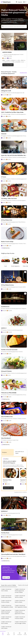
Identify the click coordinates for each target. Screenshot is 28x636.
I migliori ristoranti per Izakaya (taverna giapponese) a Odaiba (20, 612)
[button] (13, 93)
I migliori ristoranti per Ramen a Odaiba (20, 601)
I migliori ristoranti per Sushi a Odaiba (6, 590)
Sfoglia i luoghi (6, 577)
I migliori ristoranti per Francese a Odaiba (20, 617)
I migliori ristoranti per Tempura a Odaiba (6, 601)
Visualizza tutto (23, 72)
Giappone (20, 2)
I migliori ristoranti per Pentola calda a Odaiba (6, 596)
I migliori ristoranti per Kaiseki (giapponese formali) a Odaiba (20, 591)
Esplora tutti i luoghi (8, 488)
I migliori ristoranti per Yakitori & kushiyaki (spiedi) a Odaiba (6, 612)
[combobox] (14, 26)
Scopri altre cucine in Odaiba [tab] (8, 585)
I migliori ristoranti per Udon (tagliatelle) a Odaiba (21, 606)
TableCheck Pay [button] (6, 248)
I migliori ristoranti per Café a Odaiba (6, 627)
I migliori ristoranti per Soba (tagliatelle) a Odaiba (7, 606)
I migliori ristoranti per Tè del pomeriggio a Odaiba (20, 622)
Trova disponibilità (8, 64)
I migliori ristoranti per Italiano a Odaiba (6, 617)
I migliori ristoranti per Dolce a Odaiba (6, 622)
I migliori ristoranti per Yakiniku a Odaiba (20, 596)
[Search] (3, 26)
